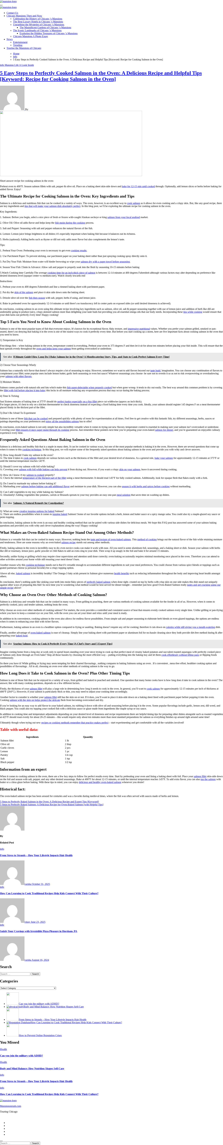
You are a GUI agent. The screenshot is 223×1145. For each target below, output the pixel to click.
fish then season (37, 297)
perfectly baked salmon (99, 581)
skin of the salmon (23, 292)
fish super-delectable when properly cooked (89, 387)
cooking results (79, 250)
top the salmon (208, 779)
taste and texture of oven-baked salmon (111, 539)
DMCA (11, 1131)
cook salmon (133, 203)
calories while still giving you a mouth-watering (190, 627)
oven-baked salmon (41, 632)
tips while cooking (192, 311)
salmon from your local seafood (123, 217)
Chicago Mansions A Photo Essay (30, 36)
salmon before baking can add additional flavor (45, 486)
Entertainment (20, 42)
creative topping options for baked (36, 511)
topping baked (60, 514)
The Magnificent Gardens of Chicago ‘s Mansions (45, 27)
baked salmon (23, 573)
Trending (17, 45)
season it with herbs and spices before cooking (146, 486)
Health (3, 1049)
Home (10, 1122)
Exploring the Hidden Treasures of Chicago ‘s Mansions (49, 33)
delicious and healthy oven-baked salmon (100, 782)
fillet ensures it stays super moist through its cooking (42, 430)
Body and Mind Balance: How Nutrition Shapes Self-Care (32, 1068)
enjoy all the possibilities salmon (62, 421)
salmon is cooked (35, 475)
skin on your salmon (129, 469)
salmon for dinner (164, 430)
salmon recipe (68, 542)
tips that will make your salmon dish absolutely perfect (52, 206)
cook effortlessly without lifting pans (180, 654)
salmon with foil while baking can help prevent (43, 469)
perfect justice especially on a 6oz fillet (77, 401)
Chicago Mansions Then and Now (24, 15)
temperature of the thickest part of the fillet (44, 478)
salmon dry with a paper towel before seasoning (105, 261)
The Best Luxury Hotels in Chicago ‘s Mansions (38, 21)
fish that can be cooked (36, 418)
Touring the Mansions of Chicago (24, 48)
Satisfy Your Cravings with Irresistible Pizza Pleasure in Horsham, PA (38, 931)
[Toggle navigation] (1, 5)
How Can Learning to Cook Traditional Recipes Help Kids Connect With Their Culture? (49, 893)
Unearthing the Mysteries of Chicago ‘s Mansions (38, 24)
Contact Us (12, 12)
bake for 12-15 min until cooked (138, 186)
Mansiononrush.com (10, 1106)
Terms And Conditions (18, 1134)
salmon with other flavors (18, 376)
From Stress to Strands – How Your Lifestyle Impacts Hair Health (36, 855)
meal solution (123, 494)
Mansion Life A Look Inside (19, 65)
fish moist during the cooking (70, 222)
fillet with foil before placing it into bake (24, 390)
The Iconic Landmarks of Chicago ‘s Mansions (37, 30)
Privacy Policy (14, 1125)
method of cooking (147, 539)
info (2, 65)
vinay (27, 922)
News (10, 39)
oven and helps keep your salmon (53, 348)
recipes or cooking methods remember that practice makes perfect (74, 722)
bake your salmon (164, 458)
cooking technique (31, 449)
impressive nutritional (139, 328)
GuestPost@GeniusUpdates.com (158, 1117)
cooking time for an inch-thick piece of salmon (71, 272)
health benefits (121, 573)
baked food (21, 635)
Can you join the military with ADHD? (21, 1055)
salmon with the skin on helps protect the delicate (35, 700)
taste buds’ (155, 370)
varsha (28, 884)
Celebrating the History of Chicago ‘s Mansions (37, 18)
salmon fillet (36, 688)
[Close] (1, 1140)
